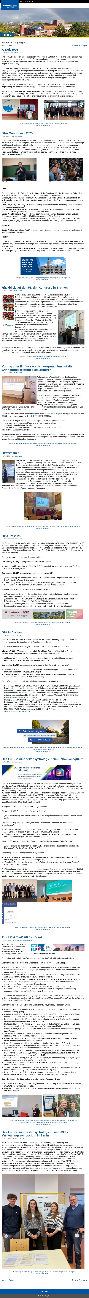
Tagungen (63, 123)
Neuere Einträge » (79, 46)
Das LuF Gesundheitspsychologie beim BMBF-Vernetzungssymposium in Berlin (35, 1133)
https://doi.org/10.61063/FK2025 (25, 697)
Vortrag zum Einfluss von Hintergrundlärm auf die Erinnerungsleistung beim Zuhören (37, 368)
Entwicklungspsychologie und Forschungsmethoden (46, 278)
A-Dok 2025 (10, 49)
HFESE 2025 (10, 453)
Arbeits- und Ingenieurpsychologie (34, 443)
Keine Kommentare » (43, 125)
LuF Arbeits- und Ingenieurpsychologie (57, 443)
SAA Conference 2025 (17, 133)
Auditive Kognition (60, 1120)
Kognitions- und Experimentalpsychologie (46, 123)
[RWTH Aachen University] (10, 9)
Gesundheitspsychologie (37, 622)
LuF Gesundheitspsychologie (54, 622)
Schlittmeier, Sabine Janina (23, 940)
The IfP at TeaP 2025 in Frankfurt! (25, 937)
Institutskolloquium (44, 1296)
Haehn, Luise (18, 52)
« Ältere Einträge (9, 46)
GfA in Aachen (12, 632)
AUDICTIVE (34, 416)
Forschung (45, 526)
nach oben (44, 1291)
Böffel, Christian (19, 1138)
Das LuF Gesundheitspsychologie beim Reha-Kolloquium (42, 759)
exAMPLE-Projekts (54, 414)
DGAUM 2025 (11, 536)
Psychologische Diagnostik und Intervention (46, 356)
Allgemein (29, 123)
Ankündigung (27, 1120)
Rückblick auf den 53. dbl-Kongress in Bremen (35, 287)
